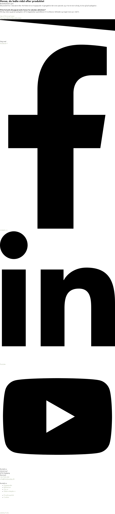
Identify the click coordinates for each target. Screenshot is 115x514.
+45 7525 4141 (4, 477)
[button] (66, 4)
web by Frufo (4, 513)
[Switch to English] (102, 4)
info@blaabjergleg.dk (7, 479)
